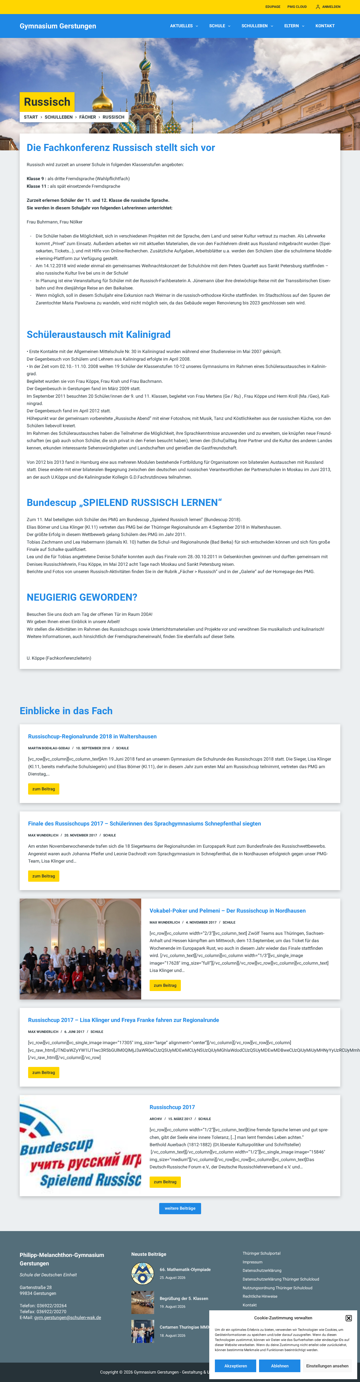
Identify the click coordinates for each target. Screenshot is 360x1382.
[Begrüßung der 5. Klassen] (142, 1302)
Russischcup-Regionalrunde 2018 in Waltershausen (92, 736)
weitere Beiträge (180, 1208)
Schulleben (255, 25)
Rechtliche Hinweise (260, 1296)
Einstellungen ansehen (327, 1366)
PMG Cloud (297, 7)
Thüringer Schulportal (261, 1253)
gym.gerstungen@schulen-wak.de (67, 1317)
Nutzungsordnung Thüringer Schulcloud (277, 1288)
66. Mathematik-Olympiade (185, 1269)
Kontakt (325, 25)
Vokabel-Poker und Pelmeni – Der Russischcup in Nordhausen (228, 910)
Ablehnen (280, 1366)
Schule (217, 25)
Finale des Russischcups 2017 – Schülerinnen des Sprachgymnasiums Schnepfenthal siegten (144, 823)
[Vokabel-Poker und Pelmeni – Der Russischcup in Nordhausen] (80, 949)
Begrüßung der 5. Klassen (184, 1298)
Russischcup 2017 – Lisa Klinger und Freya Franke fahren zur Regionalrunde (123, 1020)
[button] (349, 1318)
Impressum (252, 1262)
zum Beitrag (45, 790)
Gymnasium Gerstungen (58, 26)
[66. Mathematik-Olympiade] (142, 1273)
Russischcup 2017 (172, 1107)
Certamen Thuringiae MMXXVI (188, 1327)
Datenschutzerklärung (262, 1270)
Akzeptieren (235, 1366)
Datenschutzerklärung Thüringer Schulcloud (281, 1279)
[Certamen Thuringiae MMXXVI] (142, 1331)
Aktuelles (181, 25)
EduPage (273, 7)
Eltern (291, 25)
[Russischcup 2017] (80, 1145)
